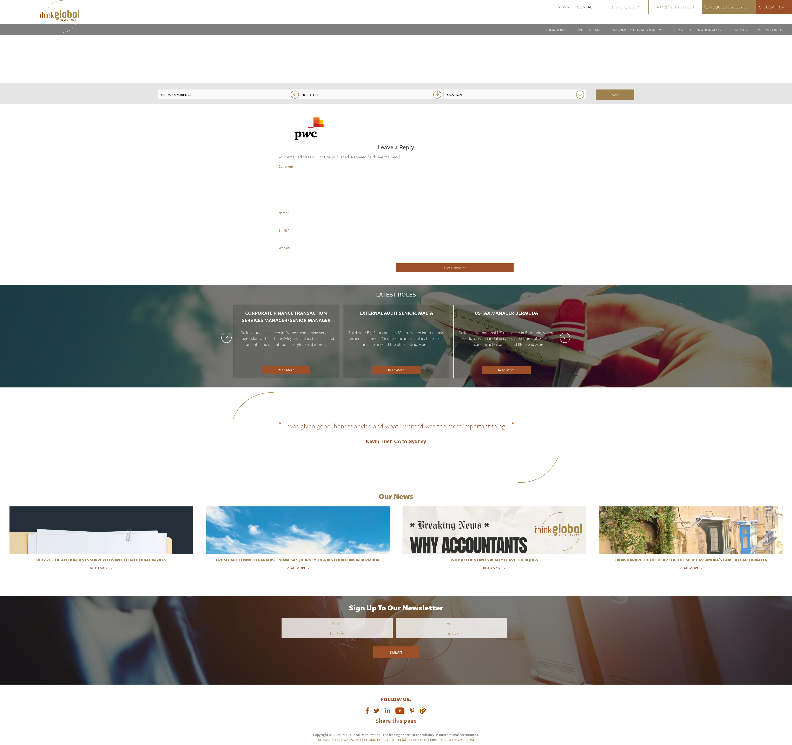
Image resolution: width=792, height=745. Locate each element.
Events (740, 30)
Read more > (101, 567)
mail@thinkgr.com (457, 739)
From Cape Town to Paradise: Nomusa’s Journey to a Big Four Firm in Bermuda (298, 560)
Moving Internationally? (638, 30)
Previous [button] (226, 338)
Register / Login (623, 7)
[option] (286, 341)
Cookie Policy (376, 739)
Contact (586, 7)
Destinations (553, 30)
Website (284, 247)
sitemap (325, 739)
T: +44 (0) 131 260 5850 (409, 739)
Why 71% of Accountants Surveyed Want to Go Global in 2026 (101, 560)
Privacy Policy (348, 739)
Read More (286, 369)
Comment (287, 166)
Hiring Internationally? (697, 30)
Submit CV (774, 7)
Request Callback (729, 7)
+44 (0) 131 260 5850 (675, 7)
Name (284, 212)
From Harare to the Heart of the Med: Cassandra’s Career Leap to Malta (690, 560)
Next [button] (565, 338)
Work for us (770, 30)
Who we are (589, 30)
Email (283, 230)
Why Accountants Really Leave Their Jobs (494, 560)
